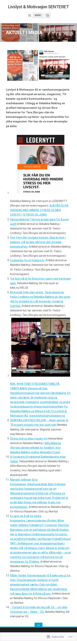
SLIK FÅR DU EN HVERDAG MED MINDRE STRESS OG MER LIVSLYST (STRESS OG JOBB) (39, 210)
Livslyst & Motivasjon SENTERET (38, 6)
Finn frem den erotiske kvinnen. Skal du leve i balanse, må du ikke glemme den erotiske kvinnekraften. (38, 242)
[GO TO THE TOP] (38, 625)
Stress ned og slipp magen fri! (29, 438)
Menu (38, 15)
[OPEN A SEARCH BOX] (47, 15)
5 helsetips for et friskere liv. (27, 260)
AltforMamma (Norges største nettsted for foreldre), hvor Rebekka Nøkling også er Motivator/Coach (35, 448)
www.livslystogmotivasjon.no (47, 415)
